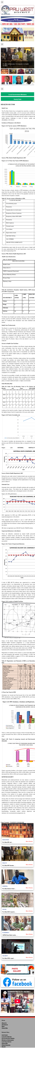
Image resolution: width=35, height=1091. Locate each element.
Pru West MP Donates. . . (8, 865)
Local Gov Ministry (7, 1036)
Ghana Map (5, 1028)
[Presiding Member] (17, 79)
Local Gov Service (6, 1041)
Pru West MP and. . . (7, 842)
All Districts (5, 1024)
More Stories (29, 841)
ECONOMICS (5, 932)
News (3, 1026)
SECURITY (5, 955)
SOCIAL (4, 909)
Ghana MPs (5, 1043)
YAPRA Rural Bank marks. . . (10, 935)
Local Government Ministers (17, 94)
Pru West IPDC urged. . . (8, 958)
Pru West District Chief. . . (9, 888)
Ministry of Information (8, 1040)
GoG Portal (5, 1035)
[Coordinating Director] (28, 79)
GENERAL (5, 886)
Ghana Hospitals (6, 1045)
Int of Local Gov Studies (8, 1038)
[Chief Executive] (6, 79)
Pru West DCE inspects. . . (9, 912)
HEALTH (4, 863)
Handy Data (17, 99)
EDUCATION (5, 839)
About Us (4, 1023)
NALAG (4, 1046)
